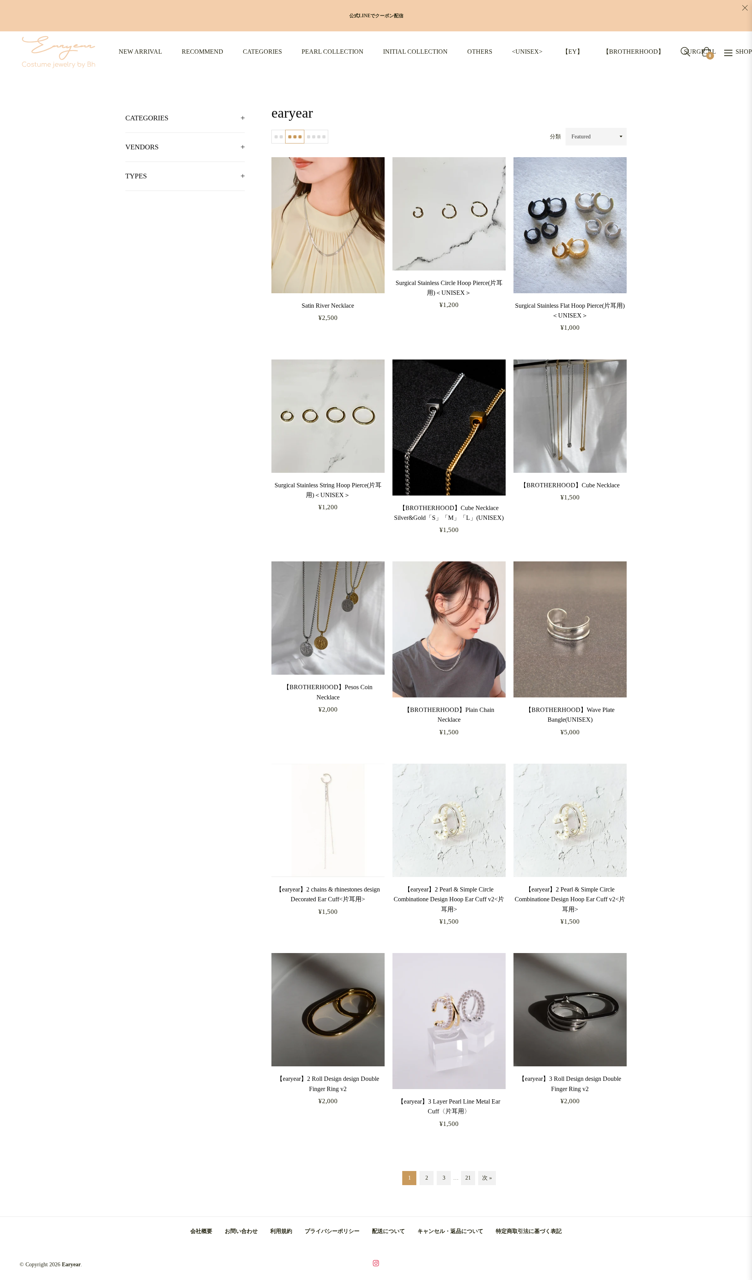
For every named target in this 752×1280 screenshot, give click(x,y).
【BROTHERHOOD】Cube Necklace (570, 485)
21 (468, 1178)
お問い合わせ (241, 1231)
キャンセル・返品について (450, 1231)
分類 (555, 137)
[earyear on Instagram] (376, 1262)
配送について (388, 1231)
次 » (487, 1178)
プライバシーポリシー (332, 1231)
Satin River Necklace (328, 305)
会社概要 (201, 1231)
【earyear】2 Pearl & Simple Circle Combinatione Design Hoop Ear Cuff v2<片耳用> (449, 899)
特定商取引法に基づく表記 (529, 1231)
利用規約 (281, 1231)
